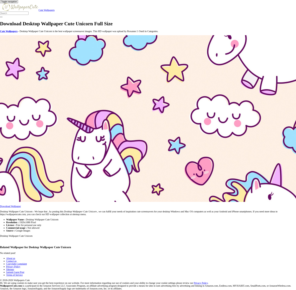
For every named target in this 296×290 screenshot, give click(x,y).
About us (10, 258)
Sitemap (10, 269)
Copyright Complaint (16, 264)
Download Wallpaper (10, 206)
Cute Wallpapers (47, 10)
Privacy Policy (13, 266)
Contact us (11, 261)
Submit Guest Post (15, 272)
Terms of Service (14, 275)
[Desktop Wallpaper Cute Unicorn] (148, 201)
